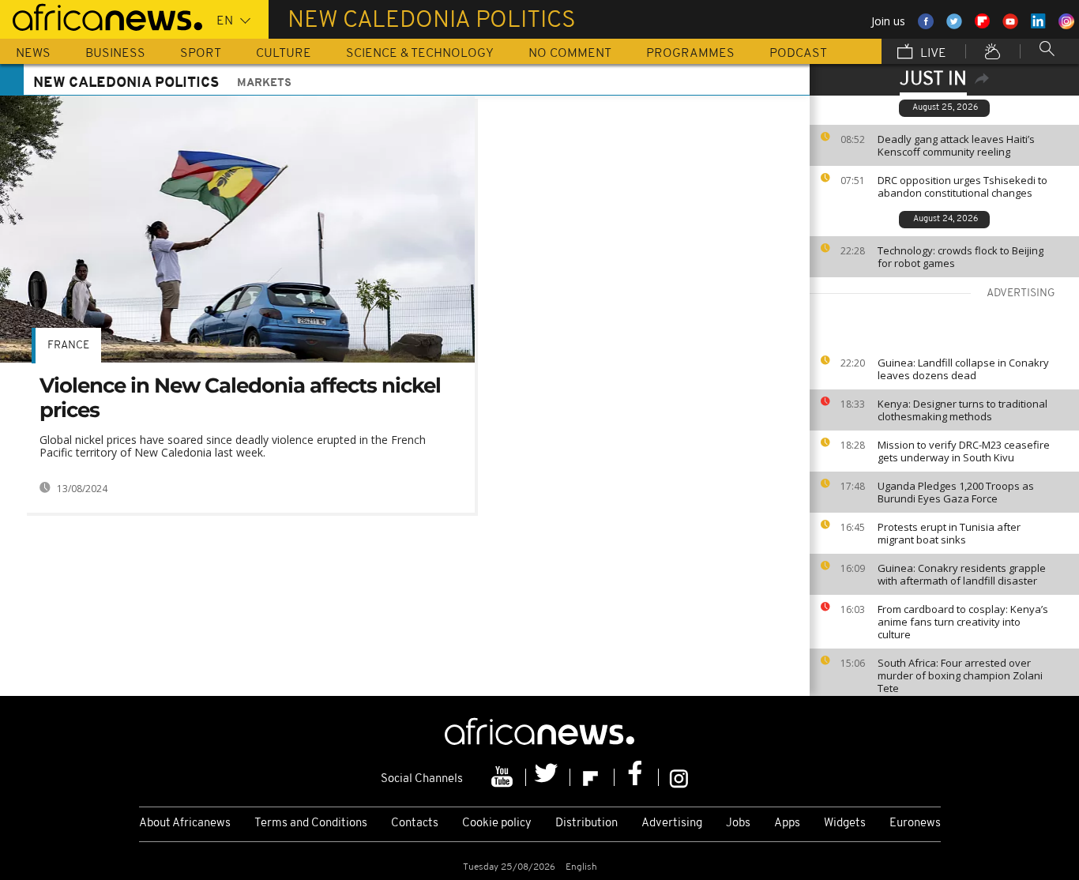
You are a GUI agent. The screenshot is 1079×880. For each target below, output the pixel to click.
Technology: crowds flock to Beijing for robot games (960, 256)
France (68, 346)
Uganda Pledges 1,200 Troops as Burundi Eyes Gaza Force (956, 492)
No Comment (569, 53)
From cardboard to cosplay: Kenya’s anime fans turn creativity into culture (963, 622)
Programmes (690, 53)
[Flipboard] (592, 777)
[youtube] (504, 777)
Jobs (738, 823)
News (33, 53)
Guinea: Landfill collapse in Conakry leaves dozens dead (963, 369)
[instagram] (679, 777)
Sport (200, 53)
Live (931, 53)
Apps (787, 823)
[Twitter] (548, 777)
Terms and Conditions (310, 823)
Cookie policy (497, 823)
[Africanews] (101, 16)
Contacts (414, 823)
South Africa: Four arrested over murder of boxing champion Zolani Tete (960, 675)
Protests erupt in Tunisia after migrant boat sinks (949, 533)
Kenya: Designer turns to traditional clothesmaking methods (962, 410)
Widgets (845, 823)
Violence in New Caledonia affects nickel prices (240, 398)
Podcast (798, 53)
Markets (264, 83)
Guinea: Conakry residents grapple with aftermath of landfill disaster (962, 574)
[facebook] (637, 777)
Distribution (586, 823)
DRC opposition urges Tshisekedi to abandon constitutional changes (962, 186)
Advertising (671, 823)
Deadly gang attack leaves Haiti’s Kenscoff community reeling (956, 145)
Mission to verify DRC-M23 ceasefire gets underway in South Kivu (964, 451)
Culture (283, 53)
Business (115, 53)
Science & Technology (420, 53)
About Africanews (185, 823)
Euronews (915, 823)
